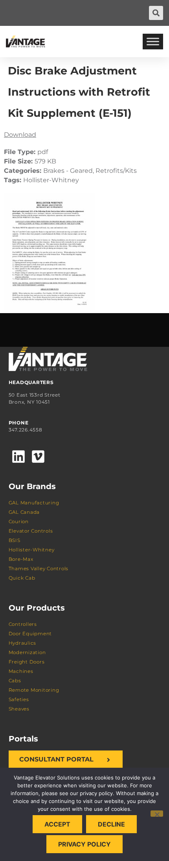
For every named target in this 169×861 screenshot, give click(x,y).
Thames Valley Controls (39, 568)
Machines (21, 671)
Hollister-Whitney (32, 550)
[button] (156, 13)
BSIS (14, 540)
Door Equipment (30, 633)
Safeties (19, 699)
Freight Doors (27, 662)
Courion (19, 521)
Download (20, 134)
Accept (57, 824)
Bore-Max (21, 559)
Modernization (27, 652)
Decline (111, 824)
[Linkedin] (18, 456)
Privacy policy (84, 844)
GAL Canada (24, 512)
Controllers (23, 624)
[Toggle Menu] (153, 41)
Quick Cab (22, 578)
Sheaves (19, 709)
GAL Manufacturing (34, 503)
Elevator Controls (31, 531)
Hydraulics (23, 643)
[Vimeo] (38, 456)
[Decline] (157, 813)
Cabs (15, 680)
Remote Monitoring (34, 690)
